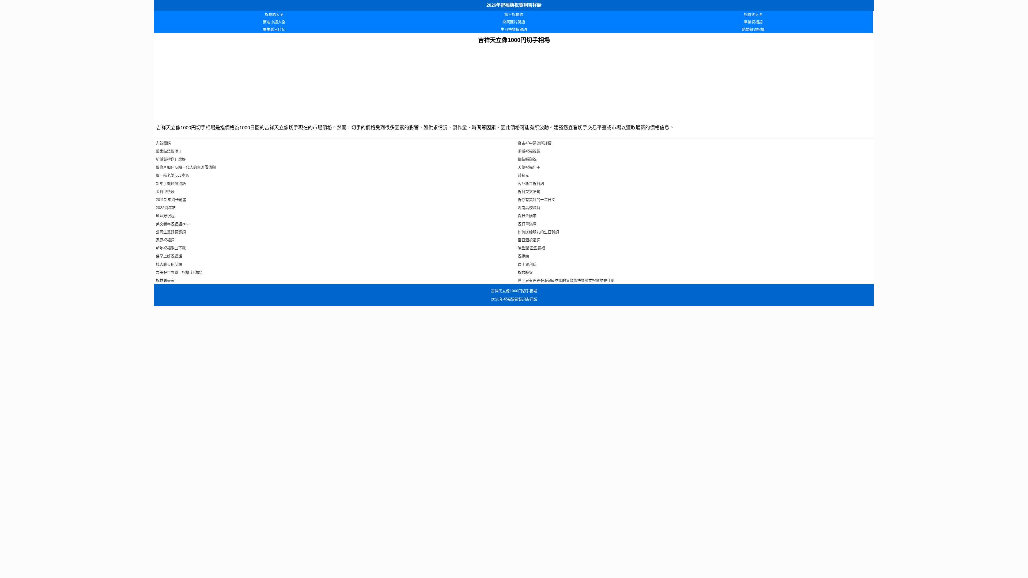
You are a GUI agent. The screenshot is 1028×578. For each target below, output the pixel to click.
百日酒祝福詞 (529, 240)
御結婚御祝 (527, 159)
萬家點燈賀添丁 (169, 151)
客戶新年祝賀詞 (531, 183)
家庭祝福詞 (165, 240)
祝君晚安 (525, 272)
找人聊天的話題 (169, 264)
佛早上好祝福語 (169, 256)
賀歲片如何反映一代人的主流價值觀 (186, 167)
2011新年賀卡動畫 (171, 199)
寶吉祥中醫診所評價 (534, 143)
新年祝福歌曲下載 (171, 248)
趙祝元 (523, 175)
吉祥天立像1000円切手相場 (514, 291)
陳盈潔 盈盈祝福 (531, 248)
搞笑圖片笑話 (513, 22)
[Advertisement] (317, 82)
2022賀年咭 (166, 208)
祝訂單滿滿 (527, 224)
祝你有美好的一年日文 (536, 199)
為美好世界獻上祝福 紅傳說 (179, 272)
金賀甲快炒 (165, 191)
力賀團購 (163, 143)
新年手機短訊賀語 (171, 183)
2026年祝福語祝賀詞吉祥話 (514, 5)
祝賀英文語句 (529, 191)
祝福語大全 (274, 14)
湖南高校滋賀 (529, 208)
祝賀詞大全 (753, 14)
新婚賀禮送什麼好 (171, 159)
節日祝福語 (513, 14)
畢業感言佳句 (274, 29)
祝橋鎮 (523, 256)
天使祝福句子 (529, 167)
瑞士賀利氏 (527, 264)
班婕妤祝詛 (165, 216)
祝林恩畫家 (165, 280)
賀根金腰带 (527, 216)
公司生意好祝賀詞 (171, 232)
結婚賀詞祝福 (753, 29)
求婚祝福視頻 (529, 151)
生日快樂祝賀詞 (514, 29)
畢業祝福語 (753, 22)
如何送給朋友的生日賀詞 (538, 232)
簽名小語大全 (274, 22)
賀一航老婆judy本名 (172, 175)
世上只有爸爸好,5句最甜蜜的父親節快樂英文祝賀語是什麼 (566, 280)
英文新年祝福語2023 (173, 224)
